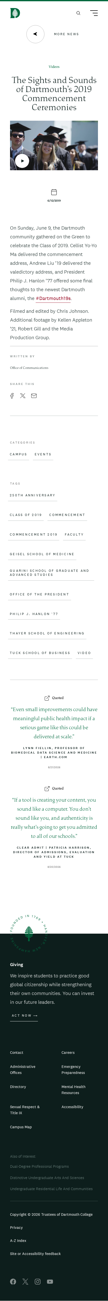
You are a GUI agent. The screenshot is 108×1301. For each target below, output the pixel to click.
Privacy (16, 1227)
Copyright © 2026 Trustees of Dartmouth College (51, 1214)
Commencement (67, 515)
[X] (25, 1283)
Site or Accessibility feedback (35, 1253)
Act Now (22, 1016)
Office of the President (39, 594)
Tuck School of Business (40, 653)
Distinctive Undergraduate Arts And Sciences (47, 1177)
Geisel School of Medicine (42, 554)
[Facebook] (13, 1283)
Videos (54, 67)
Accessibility (72, 1106)
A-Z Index (18, 1240)
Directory (18, 1086)
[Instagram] (38, 1283)
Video (84, 653)
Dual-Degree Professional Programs (39, 1166)
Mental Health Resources (73, 1089)
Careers (68, 1052)
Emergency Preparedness (73, 1069)
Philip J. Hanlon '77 (34, 614)
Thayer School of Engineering (47, 633)
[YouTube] (50, 1283)
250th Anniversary (33, 495)
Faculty (74, 535)
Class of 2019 (26, 515)
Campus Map (21, 1126)
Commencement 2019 (34, 535)
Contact (16, 1052)
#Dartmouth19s (53, 298)
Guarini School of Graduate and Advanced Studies (50, 573)
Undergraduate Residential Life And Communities (51, 1188)
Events (43, 454)
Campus (18, 454)
